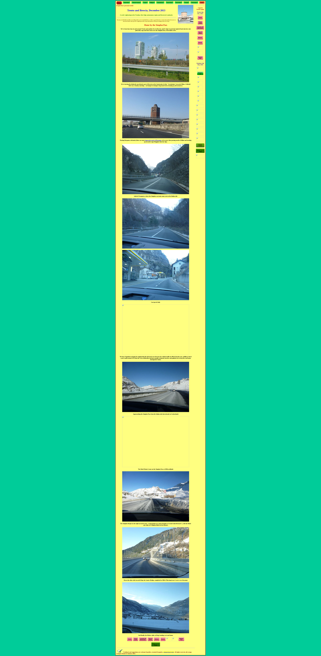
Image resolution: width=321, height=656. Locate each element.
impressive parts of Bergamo (153, 140)
